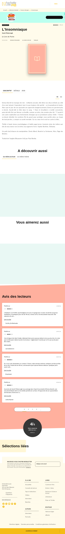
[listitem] (3, 503)
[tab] (7, 91)
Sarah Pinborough (7, 33)
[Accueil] (9, 4)
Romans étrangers (25, 10)
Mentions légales (14, 524)
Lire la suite (7, 319)
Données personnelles (27, 524)
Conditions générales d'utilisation (46, 524)
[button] (54, 17)
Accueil (5, 10)
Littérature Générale (13, 10)
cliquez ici (28, 467)
